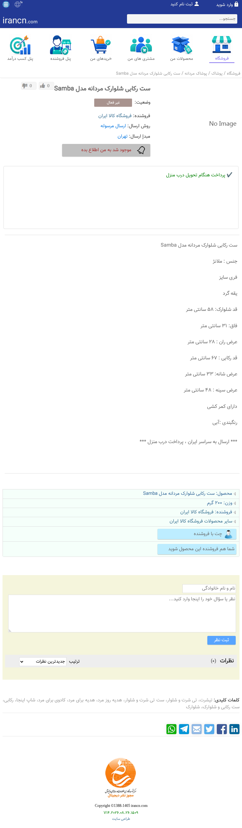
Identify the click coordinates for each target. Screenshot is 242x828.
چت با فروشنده (208, 534)
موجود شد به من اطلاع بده (106, 150)
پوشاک (216, 74)
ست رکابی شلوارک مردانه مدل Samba (148, 74)
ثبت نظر (221, 640)
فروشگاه (233, 74)
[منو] (6, 4)
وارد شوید (224, 5)
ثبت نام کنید (181, 4)
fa (21, 2)
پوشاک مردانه (196, 74)
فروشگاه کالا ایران (115, 116)
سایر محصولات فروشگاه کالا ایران (201, 521)
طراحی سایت (121, 819)
